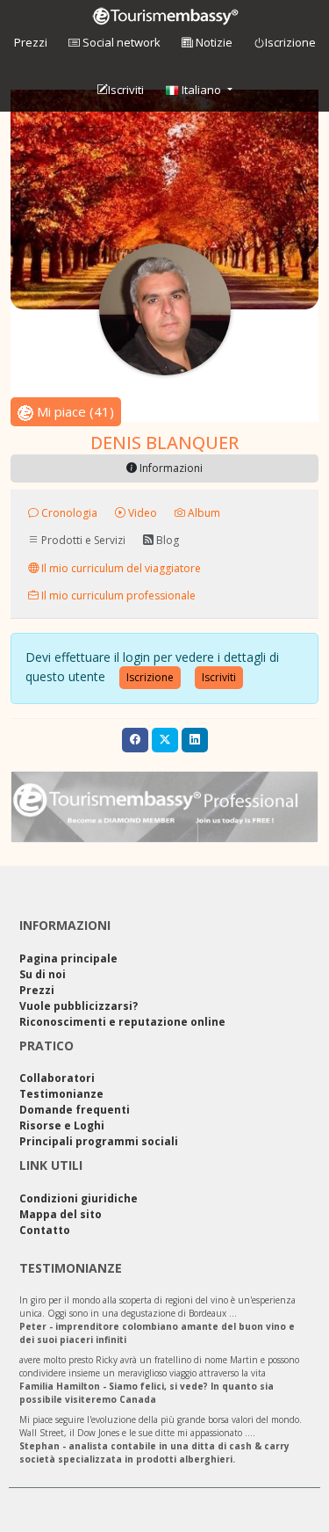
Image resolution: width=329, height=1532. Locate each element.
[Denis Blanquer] (165, 309)
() (75, 411)
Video (141, 512)
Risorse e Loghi (61, 1125)
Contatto (44, 1230)
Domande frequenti (74, 1109)
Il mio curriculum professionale (117, 595)
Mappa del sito (60, 1214)
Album (202, 512)
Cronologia (68, 512)
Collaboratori (57, 1078)
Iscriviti (126, 90)
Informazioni (170, 468)
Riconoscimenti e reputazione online (122, 1021)
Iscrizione (290, 42)
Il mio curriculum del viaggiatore (120, 567)
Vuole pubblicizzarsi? (78, 1005)
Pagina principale (68, 958)
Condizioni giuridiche (78, 1198)
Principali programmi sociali (98, 1141)
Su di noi (42, 974)
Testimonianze (61, 1093)
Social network (120, 42)
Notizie (212, 42)
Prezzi (30, 42)
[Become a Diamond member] (164, 807)
